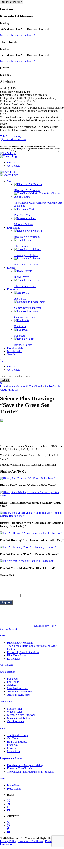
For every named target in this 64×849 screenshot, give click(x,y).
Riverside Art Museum (20, 642)
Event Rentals (15, 348)
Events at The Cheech (19, 768)
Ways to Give (14, 711)
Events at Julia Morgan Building (25, 765)
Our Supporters (15, 721)
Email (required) (10, 595)
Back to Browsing (10, 2)
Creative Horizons (17, 688)
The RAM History (17, 735)
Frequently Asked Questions (23, 652)
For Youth (12, 678)
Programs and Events (11, 758)
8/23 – (12, 136)
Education (12, 289)
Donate (11, 162)
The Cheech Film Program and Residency (30, 771)
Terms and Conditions (30, 841)
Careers (11, 747)
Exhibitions (13, 227)
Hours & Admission (14, 139)
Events (11, 267)
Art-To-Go (13, 685)
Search (11, 354)
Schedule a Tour (23, 35)
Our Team (12, 738)
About (3, 728)
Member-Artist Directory (21, 714)
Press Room (14, 788)
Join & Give (6, 701)
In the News (14, 785)
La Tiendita (13, 658)
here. (62, 151)
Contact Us (13, 751)
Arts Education (7, 671)
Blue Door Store (16, 655)
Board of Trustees (17, 741)
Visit (9, 180)
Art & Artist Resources (20, 691)
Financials (12, 744)
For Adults (13, 681)
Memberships (14, 351)
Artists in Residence (18, 694)
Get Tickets (6, 35)
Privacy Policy (8, 841)
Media (3, 778)
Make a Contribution (18, 718)
